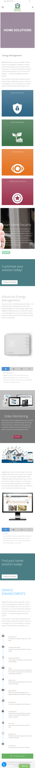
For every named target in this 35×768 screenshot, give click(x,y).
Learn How (6, 252)
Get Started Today (18, 756)
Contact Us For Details (9, 282)
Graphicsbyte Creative (23, 764)
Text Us (24, 766)
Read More (18, 436)
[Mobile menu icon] (3, 7)
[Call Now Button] (4, 764)
